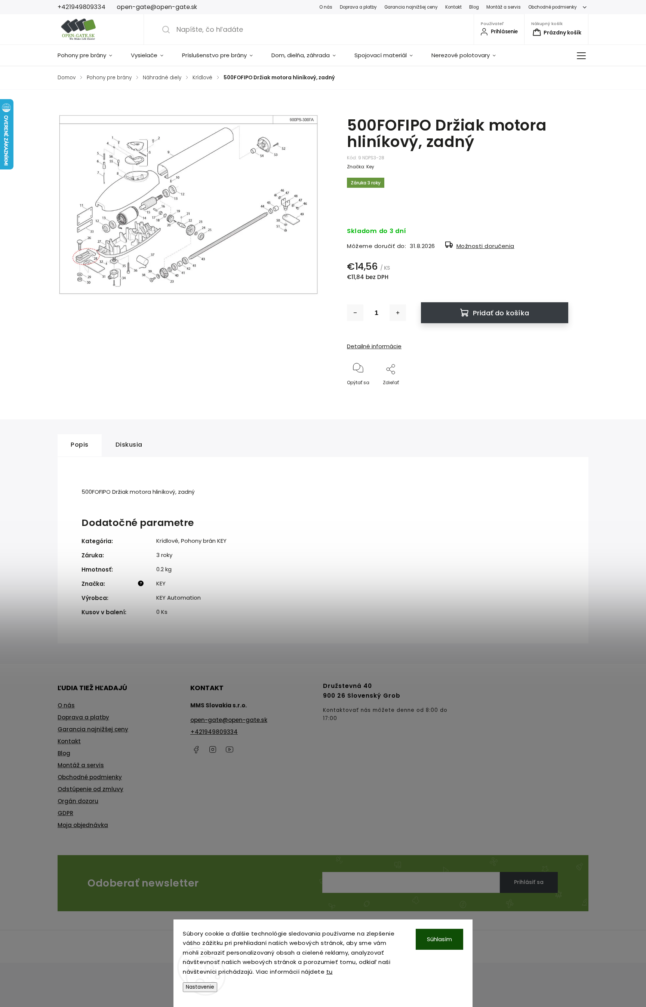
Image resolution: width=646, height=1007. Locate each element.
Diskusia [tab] (129, 444)
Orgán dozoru (78, 801)
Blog (474, 7)
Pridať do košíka (501, 313)
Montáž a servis (503, 7)
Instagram (212, 749)
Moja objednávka (83, 825)
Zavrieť (554, 395)
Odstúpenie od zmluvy (90, 789)
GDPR (65, 813)
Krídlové (167, 541)
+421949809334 (214, 732)
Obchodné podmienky (552, 7)
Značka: (360, 166)
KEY (161, 583)
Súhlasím (439, 939)
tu (329, 972)
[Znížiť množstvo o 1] (355, 312)
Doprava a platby (358, 7)
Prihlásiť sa (529, 882)
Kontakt (453, 7)
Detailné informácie (374, 346)
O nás (325, 7)
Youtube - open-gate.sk (229, 749)
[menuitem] (89, 55)
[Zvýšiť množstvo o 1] (398, 312)
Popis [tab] (80, 444)
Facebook (196, 749)
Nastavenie (200, 987)
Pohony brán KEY (204, 541)
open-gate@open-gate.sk (228, 720)
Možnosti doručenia (485, 246)
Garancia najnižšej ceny (411, 7)
